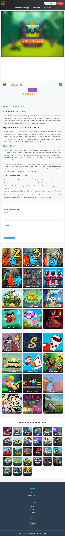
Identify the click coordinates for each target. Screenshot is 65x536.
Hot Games (32, 512)
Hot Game (47, 8)
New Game (36, 8)
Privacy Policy (32, 495)
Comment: (7, 225)
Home (32, 506)
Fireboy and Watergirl (21, 8)
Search (60, 3)
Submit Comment (9, 238)
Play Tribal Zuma (34, 41)
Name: (6, 212)
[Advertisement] (32, 69)
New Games (32, 509)
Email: (5, 219)
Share (33, 90)
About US (32, 492)
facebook (32, 523)
